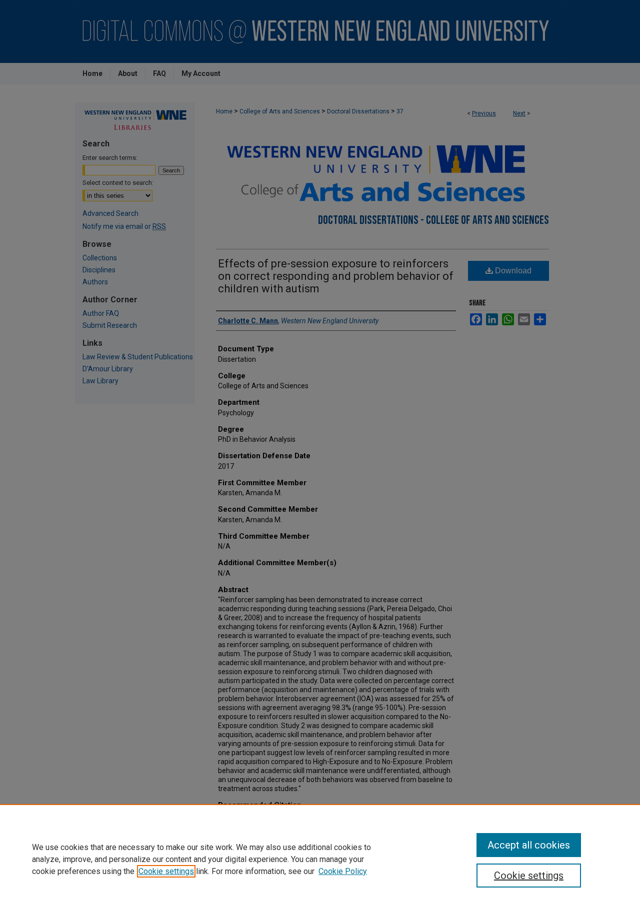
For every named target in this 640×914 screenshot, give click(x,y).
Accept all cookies (529, 845)
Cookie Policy (342, 871)
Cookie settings (166, 871)
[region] (320, 859)
